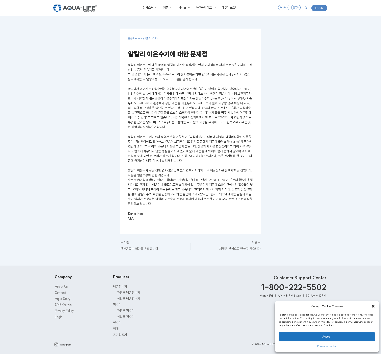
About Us (61, 287)
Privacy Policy (64, 311)
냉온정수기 (120, 287)
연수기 (117, 323)
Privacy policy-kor (327, 345)
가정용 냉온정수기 (128, 293)
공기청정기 (120, 335)
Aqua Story (62, 299)
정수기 (117, 305)
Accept (327, 336)
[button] (373, 306)
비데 (116, 329)
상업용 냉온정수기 (128, 299)
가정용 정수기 (126, 311)
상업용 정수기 (126, 317)
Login (58, 317)
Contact (60, 293)
